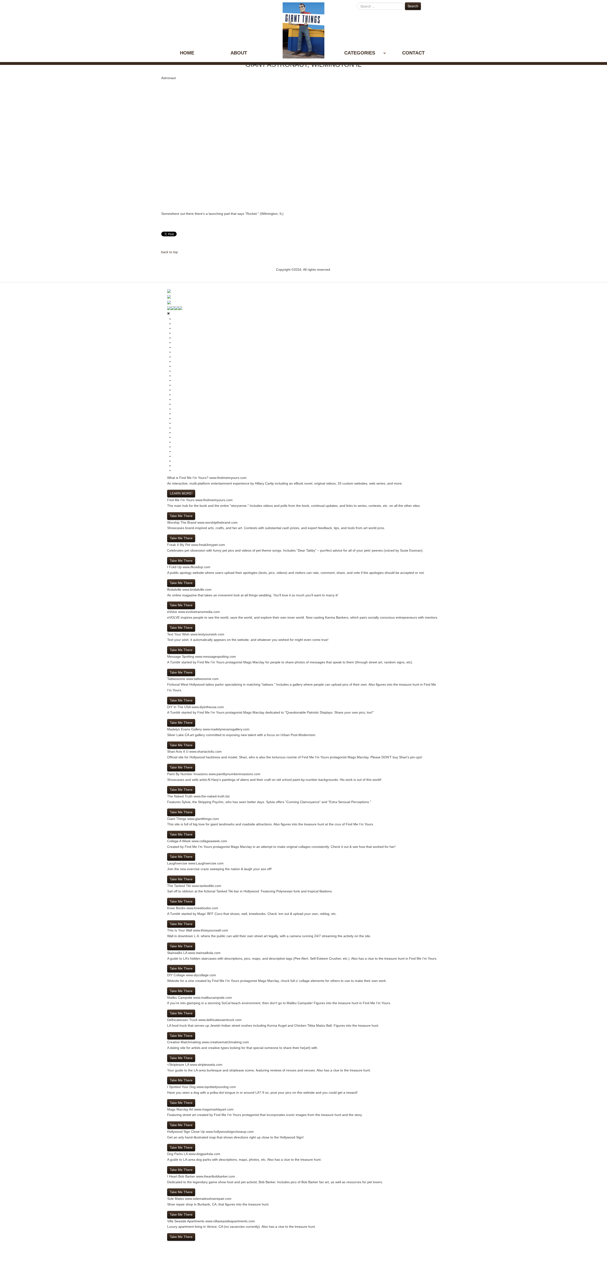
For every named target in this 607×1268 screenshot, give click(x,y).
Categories (359, 52)
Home (187, 52)
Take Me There (181, 516)
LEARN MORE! (181, 493)
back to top (169, 252)
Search (413, 6)
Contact (413, 52)
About (238, 52)
